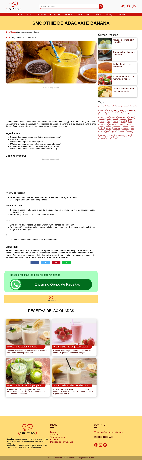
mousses (41, 14)
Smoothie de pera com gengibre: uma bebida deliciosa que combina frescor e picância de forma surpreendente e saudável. (26, 391)
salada (98, 14)
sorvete (102, 139)
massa (129, 124)
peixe (101, 131)
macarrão (103, 124)
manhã (121, 124)
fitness (131, 117)
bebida (102, 110)
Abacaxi (102, 107)
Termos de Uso (57, 437)
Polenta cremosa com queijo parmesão (123, 89)
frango (102, 121)
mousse (125, 128)
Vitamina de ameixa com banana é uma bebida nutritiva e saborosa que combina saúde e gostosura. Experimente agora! (74, 391)
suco (109, 139)
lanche (115, 121)
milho (101, 128)
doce (79, 14)
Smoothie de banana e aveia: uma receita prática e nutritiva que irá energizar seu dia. (27, 352)
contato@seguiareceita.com (110, 432)
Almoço (109, 14)
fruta (108, 121)
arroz (118, 107)
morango (116, 128)
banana (125, 107)
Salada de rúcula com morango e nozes (123, 77)
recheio (121, 131)
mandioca (112, 124)
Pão (88, 14)
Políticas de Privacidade (61, 442)
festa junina (122, 117)
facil (107, 117)
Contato (54, 439)
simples (110, 135)
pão (107, 131)
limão (130, 121)
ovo (132, 128)
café (114, 110)
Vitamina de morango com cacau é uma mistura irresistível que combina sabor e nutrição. (72, 352)
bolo (108, 110)
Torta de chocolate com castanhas (124, 53)
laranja (123, 121)
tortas (30, 14)
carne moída (130, 110)
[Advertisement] (51, 104)
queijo (114, 131)
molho (108, 128)
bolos (19, 14)
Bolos (53, 432)
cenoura (102, 114)
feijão (113, 117)
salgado (68, 14)
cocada (121, 14)
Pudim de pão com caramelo (122, 65)
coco (119, 114)
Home (8, 32)
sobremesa (120, 135)
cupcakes (55, 14)
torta (115, 139)
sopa (128, 135)
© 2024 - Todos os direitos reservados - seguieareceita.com (71, 458)
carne (121, 110)
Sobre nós (55, 434)
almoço (110, 107)
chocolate (111, 114)
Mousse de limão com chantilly (123, 41)
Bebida (13, 32)
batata (133, 107)
